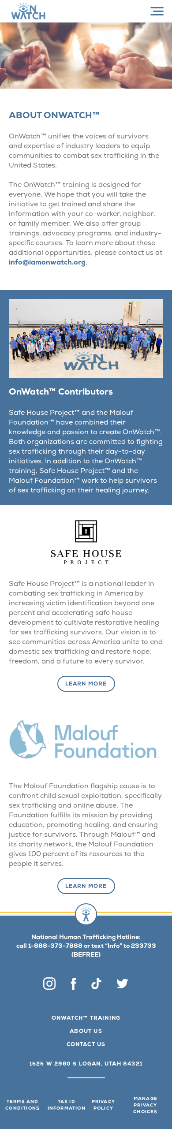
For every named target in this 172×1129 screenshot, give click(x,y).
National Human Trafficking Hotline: (86, 938)
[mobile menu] (157, 11)
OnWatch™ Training (86, 1018)
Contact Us (86, 1045)
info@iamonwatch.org (47, 263)
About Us (86, 1032)
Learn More (86, 684)
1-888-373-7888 (55, 946)
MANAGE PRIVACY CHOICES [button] (145, 1105)
